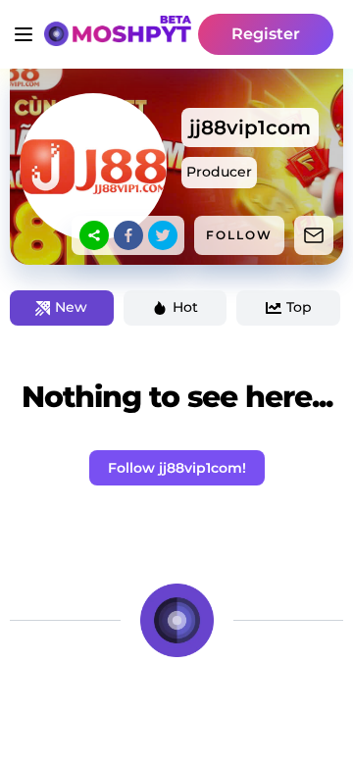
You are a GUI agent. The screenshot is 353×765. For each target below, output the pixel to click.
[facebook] (128, 235)
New (71, 307)
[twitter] (162, 235)
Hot (185, 307)
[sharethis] (94, 235)
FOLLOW (239, 235)
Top (299, 307)
